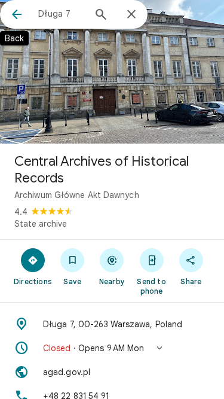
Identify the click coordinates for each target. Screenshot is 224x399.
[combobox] (61, 14)
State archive (40, 223)
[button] (112, 348)
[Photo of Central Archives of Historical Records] (112, 72)
